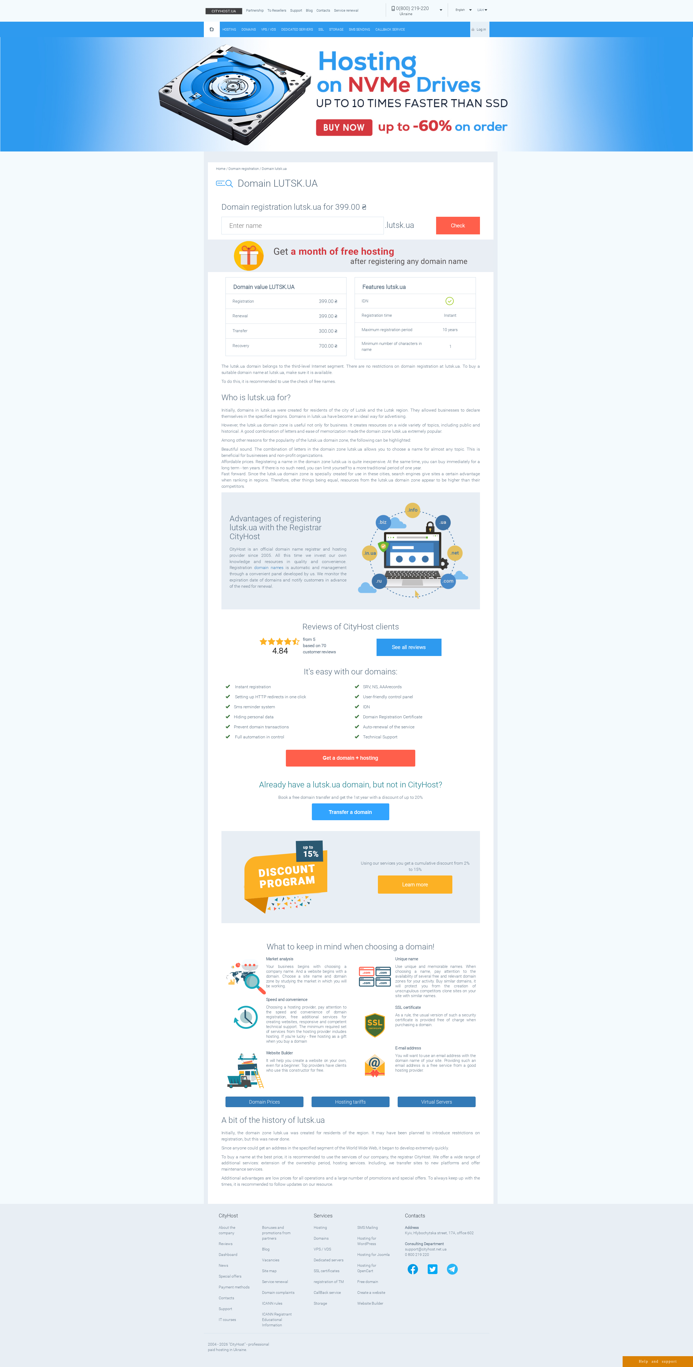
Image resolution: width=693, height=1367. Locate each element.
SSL (321, 29)
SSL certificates (326, 1271)
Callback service (390, 29)
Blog (309, 10)
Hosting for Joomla (373, 1254)
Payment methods (234, 1287)
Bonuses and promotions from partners (276, 1232)
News (223, 1265)
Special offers (230, 1276)
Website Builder (370, 1303)
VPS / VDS (268, 29)
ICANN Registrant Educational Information (277, 1319)
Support (296, 10)
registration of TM (329, 1281)
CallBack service (327, 1292)
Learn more (415, 884)
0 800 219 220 (417, 1254)
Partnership (255, 10)
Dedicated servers (297, 29)
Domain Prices (264, 1102)
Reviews (226, 1244)
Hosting (229, 29)
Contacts (323, 10)
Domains (248, 29)
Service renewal (346, 10)
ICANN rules (272, 1303)
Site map (269, 1271)
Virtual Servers (436, 1102)
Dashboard (228, 1254)
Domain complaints (278, 1292)
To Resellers (276, 10)
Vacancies (270, 1260)
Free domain (367, 1281)
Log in (481, 29)
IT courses (227, 1319)
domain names (268, 567)
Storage (336, 29)
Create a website (371, 1292)
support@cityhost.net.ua (426, 1249)
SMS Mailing (367, 1227)
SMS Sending (359, 29)
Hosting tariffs (350, 1102)
